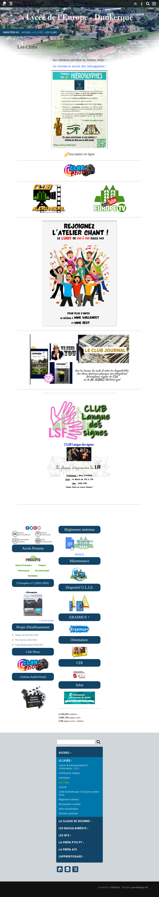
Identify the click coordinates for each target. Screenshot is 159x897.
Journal (62, 787)
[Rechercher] (148, 3)
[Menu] (154, 3)
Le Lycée (38, 32)
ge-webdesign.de (140, 887)
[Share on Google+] (35, 528)
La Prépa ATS (68, 849)
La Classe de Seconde (74, 821)
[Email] (39, 528)
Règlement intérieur (69, 799)
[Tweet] (31, 528)
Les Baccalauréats (73, 828)
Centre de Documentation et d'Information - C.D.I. (73, 767)
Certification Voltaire (69, 773)
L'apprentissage (70, 856)
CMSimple (115, 887)
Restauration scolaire (70, 804)
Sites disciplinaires (68, 808)
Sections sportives (68, 813)
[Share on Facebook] (27, 528)
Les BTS (64, 835)
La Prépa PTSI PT (70, 842)
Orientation (64, 777)
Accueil (26, 32)
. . (150, 887)
